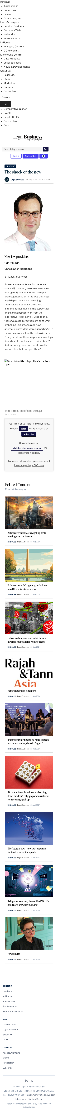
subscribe (29, 434)
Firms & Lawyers (9, 22)
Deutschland (11, 121)
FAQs (7, 79)
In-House (5, 42)
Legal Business (12, 62)
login (23, 428)
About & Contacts (11, 1052)
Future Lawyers (12, 18)
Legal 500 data (10, 1029)
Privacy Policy (30, 1103)
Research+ (10, 14)
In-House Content (14, 46)
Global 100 (8, 1034)
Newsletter (8, 1062)
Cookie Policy (45, 1103)
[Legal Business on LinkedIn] (26, 1081)
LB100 (6, 1039)
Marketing (9, 83)
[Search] (5, 104)
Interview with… (13, 38)
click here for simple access (27, 448)
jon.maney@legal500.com (29, 465)
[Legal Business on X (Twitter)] (31, 1081)
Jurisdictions (11, 6)
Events (7, 113)
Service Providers (14, 26)
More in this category (15, 489)
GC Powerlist (11, 50)
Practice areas (10, 1006)
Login (16, 156)
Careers (8, 87)
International (9, 1001)
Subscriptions (29, 1107)
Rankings (5, 1)
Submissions (11, 10)
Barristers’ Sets (12, 30)
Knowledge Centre (11, 54)
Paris (7, 125)
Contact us (10, 91)
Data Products (12, 58)
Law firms (7, 991)
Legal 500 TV (11, 117)
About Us (5, 70)
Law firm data (9, 1024)
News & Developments (17, 66)
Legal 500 (9, 74)
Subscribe (30, 156)
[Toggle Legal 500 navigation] (43, 156)
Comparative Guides (15, 109)
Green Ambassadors (13, 1011)
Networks (9, 34)
